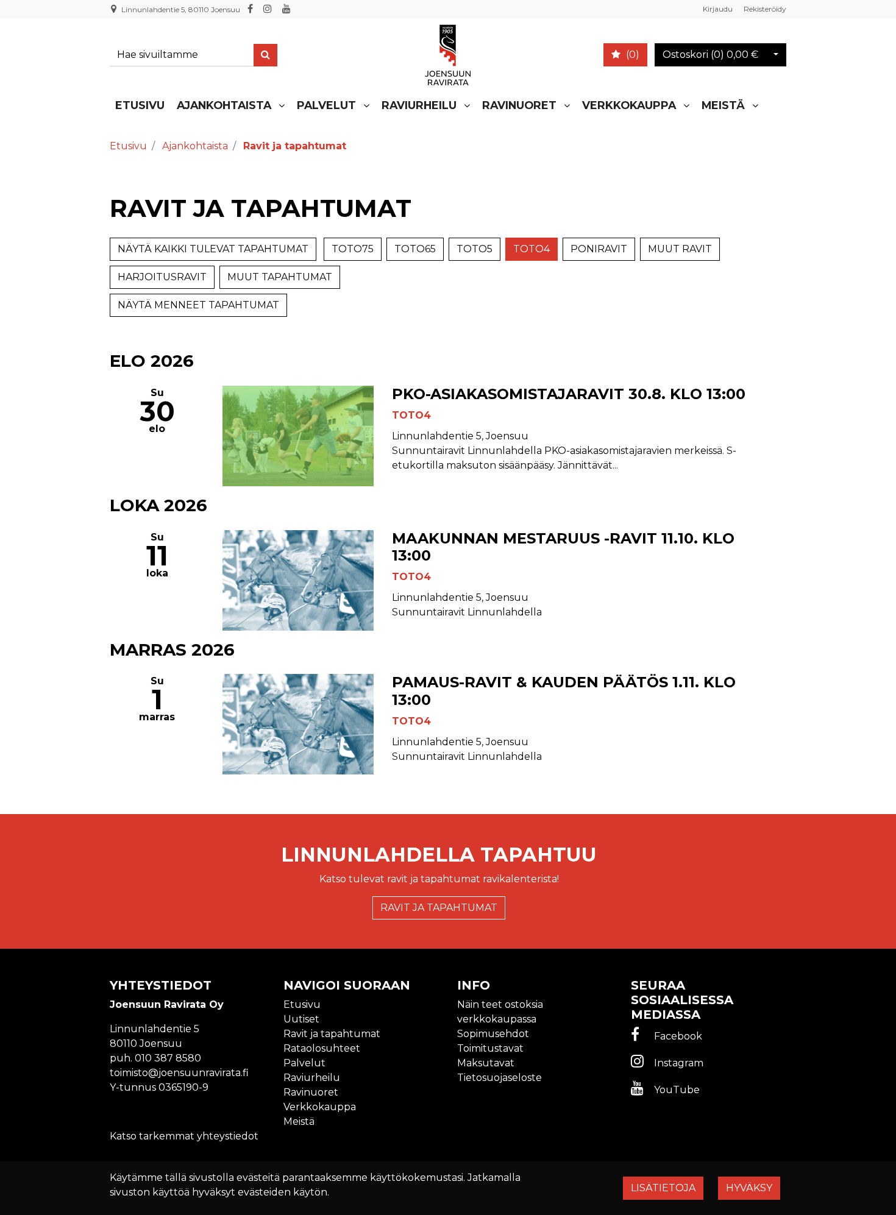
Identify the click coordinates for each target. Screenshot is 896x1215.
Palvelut (326, 105)
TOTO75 (353, 249)
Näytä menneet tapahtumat (198, 305)
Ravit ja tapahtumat (438, 907)
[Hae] (265, 55)
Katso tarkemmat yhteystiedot (184, 1136)
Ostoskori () (710, 54)
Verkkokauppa (629, 105)
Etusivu (140, 105)
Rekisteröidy (765, 8)
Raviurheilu (419, 105)
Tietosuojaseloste (499, 1077)
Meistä (723, 105)
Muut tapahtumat (279, 277)
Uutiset (301, 1019)
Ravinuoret (519, 105)
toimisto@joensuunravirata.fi (179, 1073)
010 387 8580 (168, 1058)
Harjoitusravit (162, 277)
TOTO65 (415, 249)
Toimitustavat (490, 1048)
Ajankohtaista (224, 105)
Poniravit (599, 249)
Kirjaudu (718, 8)
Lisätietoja (663, 1188)
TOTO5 (474, 249)
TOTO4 (531, 249)
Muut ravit (680, 249)
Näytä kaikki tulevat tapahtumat (213, 249)
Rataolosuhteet (321, 1048)
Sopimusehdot (493, 1034)
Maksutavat (485, 1063)
